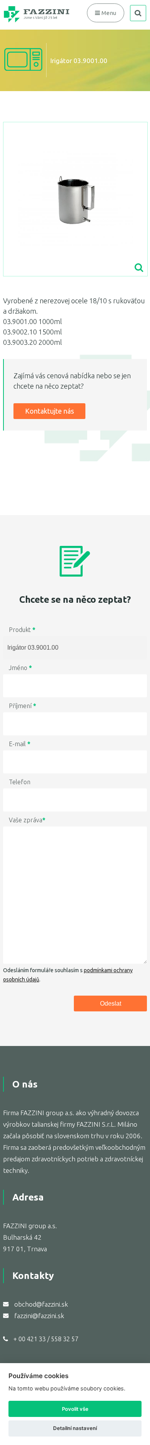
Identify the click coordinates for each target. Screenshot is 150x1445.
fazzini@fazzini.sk (39, 1315)
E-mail (19, 743)
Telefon (19, 781)
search (138, 13)
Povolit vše (75, 1409)
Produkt (22, 629)
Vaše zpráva (27, 819)
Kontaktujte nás (49, 411)
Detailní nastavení (75, 1428)
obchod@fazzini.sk (41, 1304)
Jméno (20, 667)
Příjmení (22, 705)
